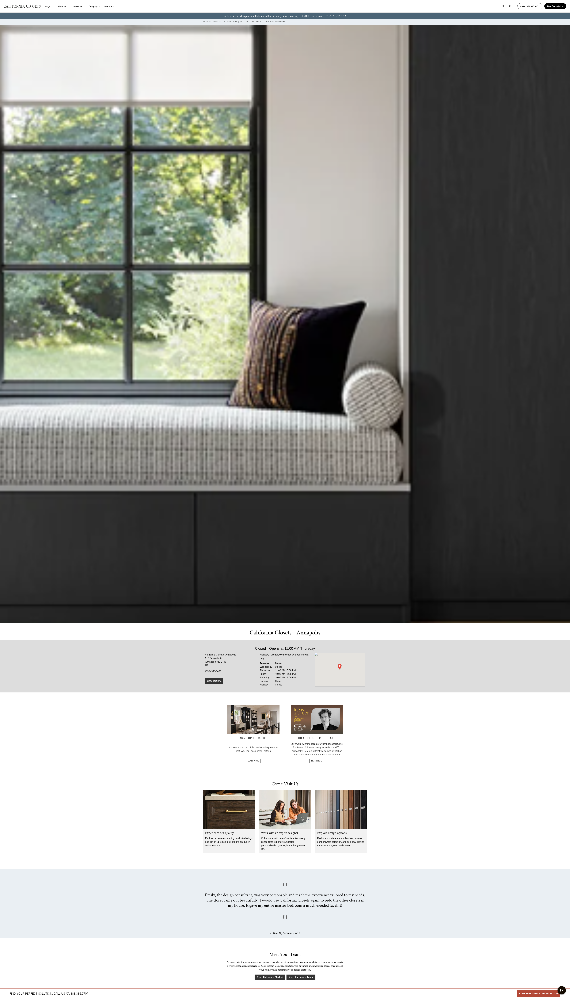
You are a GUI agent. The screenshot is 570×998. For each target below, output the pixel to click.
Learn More (253, 761)
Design (47, 6)
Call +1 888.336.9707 (529, 6)
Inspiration (77, 6)
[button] (339, 667)
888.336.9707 (79, 993)
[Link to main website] (23, 6)
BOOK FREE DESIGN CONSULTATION (537, 993)
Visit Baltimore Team (301, 977)
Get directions (214, 681)
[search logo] (503, 6)
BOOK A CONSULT (335, 16)
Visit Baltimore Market (270, 977)
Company (93, 6)
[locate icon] (510, 6)
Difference (61, 6)
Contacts (108, 6)
